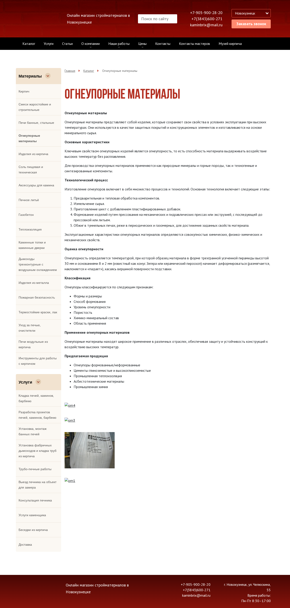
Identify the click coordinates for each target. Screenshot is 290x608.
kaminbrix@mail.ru (206, 24)
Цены (142, 43)
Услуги (48, 43)
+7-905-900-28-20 (206, 12)
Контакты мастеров (194, 43)
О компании (90, 43)
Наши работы (119, 43)
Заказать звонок (251, 23)
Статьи (67, 43)
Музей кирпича (230, 43)
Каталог (28, 43)
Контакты (162, 43)
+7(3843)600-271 (206, 18)
